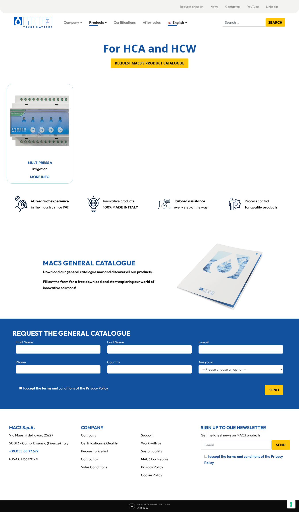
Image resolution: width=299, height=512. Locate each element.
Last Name (115, 342)
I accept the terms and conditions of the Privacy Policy (65, 388)
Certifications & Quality (99, 443)
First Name (24, 342)
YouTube (253, 7)
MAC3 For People (154, 459)
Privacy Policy (152, 467)
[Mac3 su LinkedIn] (11, 468)
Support (147, 435)
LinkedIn (272, 7)
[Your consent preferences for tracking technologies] (291, 504)
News (214, 7)
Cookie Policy (151, 475)
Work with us (151, 443)
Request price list (191, 7)
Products (96, 22)
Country (113, 362)
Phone (21, 362)
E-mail (204, 342)
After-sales (152, 22)
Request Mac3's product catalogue (149, 63)
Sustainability (151, 451)
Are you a (206, 362)
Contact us (232, 7)
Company (71, 22)
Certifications (125, 22)
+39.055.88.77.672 (24, 451)
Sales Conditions (94, 467)
